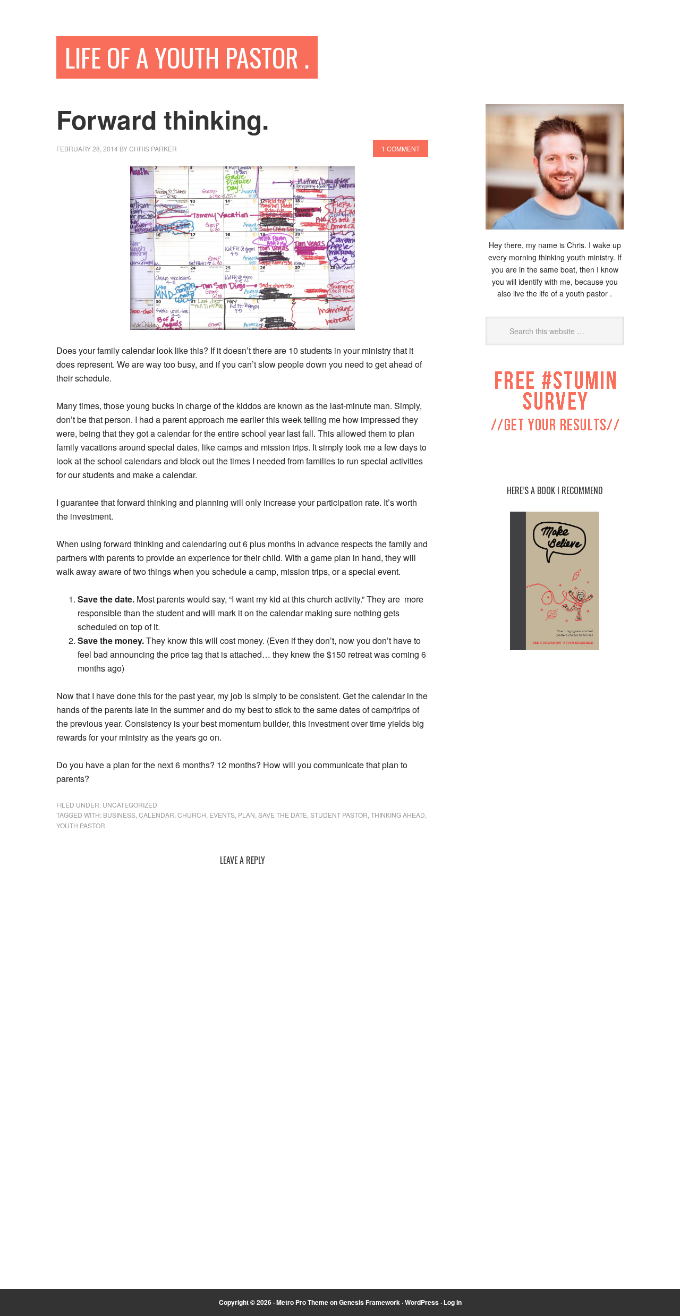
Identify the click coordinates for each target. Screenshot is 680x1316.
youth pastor (80, 825)
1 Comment (400, 148)
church (191, 814)
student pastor (339, 814)
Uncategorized (130, 804)
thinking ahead (398, 814)
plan (246, 814)
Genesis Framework (369, 1302)
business (119, 814)
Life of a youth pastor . (187, 57)
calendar (156, 814)
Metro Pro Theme (302, 1302)
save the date (282, 814)
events (222, 814)
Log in (453, 1302)
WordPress (422, 1302)
